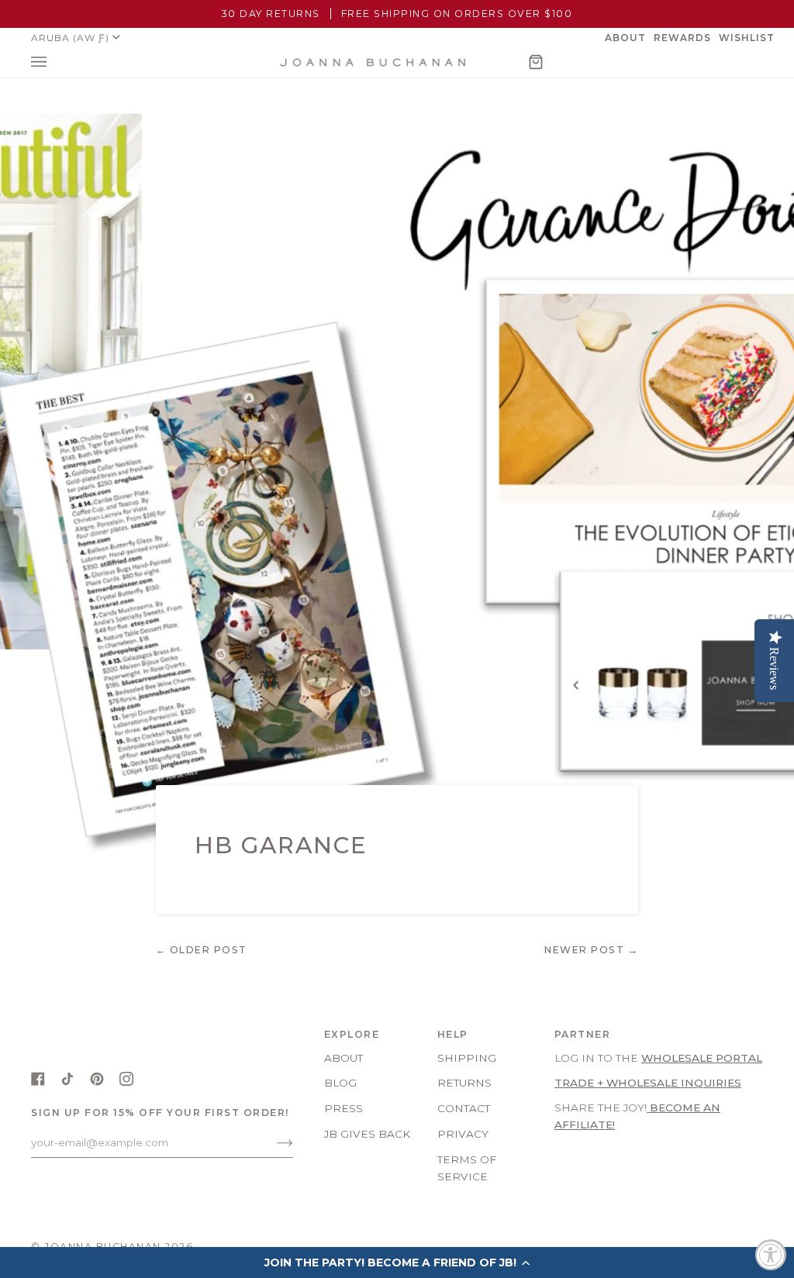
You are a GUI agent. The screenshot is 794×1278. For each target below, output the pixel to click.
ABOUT (343, 1058)
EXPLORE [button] (352, 1034)
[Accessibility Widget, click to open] (770, 1254)
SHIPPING (466, 1058)
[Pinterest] (97, 1079)
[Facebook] (38, 1079)
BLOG (340, 1082)
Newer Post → (591, 950)
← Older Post (201, 950)
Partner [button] (582, 1034)
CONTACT (463, 1108)
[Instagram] (126, 1079)
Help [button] (452, 1034)
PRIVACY (462, 1134)
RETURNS (464, 1082)
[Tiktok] (67, 1079)
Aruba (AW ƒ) (70, 37)
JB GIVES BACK (367, 1134)
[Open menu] (54, 62)
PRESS (343, 1108)
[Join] (272, 1142)
